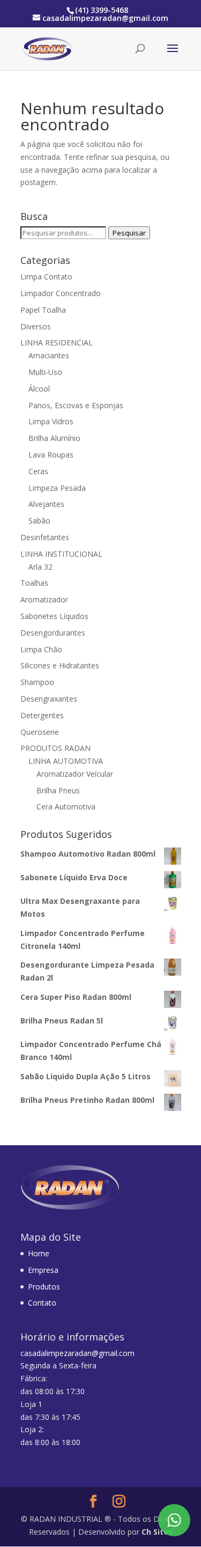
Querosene (39, 732)
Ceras (38, 471)
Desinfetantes (44, 537)
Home (38, 1253)
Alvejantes (46, 504)
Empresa (43, 1270)
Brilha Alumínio (54, 438)
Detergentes (42, 715)
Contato (42, 1303)
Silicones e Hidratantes (59, 665)
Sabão (39, 520)
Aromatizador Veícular (74, 774)
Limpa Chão (41, 649)
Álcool (39, 389)
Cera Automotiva (65, 806)
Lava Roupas (50, 455)
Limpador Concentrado (60, 293)
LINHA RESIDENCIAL (56, 342)
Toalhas (34, 583)
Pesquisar (129, 233)
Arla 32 (40, 567)
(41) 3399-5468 (101, 10)
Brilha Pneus (58, 790)
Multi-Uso (45, 372)
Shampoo (37, 682)
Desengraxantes (48, 699)
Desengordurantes (52, 633)
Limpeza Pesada (57, 488)
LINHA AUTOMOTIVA (65, 761)
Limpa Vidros (50, 421)
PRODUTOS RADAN (55, 748)
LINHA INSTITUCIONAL (61, 554)
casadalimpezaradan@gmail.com (77, 1353)
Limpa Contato (46, 276)
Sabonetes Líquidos (54, 616)
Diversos (35, 326)
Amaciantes (48, 355)
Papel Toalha (43, 310)
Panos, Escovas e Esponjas (75, 405)
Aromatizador (44, 599)
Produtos (44, 1286)
